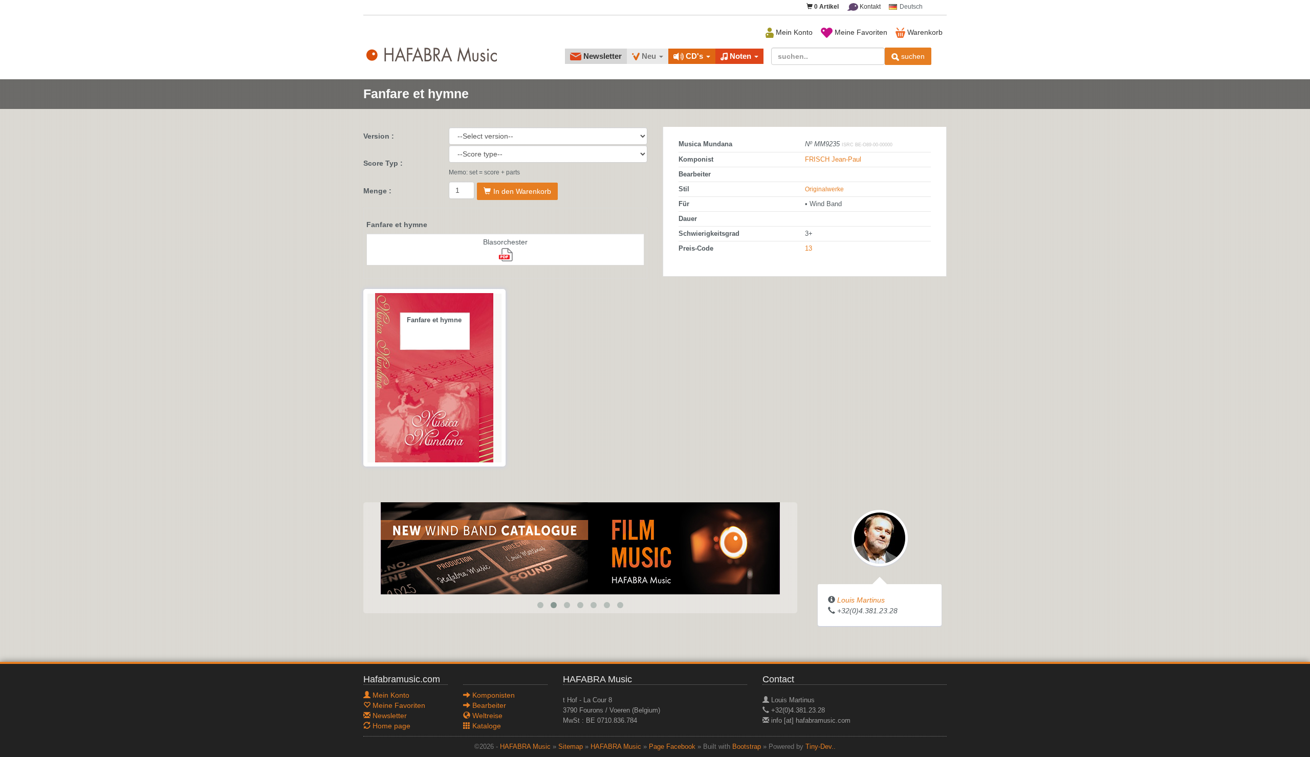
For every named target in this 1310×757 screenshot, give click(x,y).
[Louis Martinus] (880, 537)
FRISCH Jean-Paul (833, 159)
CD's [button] (694, 56)
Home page (390, 726)
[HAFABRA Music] (580, 548)
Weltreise (486, 715)
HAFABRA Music (525, 746)
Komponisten (492, 695)
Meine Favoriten (860, 32)
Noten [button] (740, 56)
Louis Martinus (861, 600)
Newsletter (601, 56)
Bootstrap (746, 746)
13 (808, 248)
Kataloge (485, 726)
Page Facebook (672, 746)
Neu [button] (649, 56)
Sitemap (570, 746)
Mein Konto (793, 32)
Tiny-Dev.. (820, 746)
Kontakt (869, 6)
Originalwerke (824, 189)
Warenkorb (924, 32)
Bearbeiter (488, 705)
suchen (912, 56)
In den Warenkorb (522, 191)
